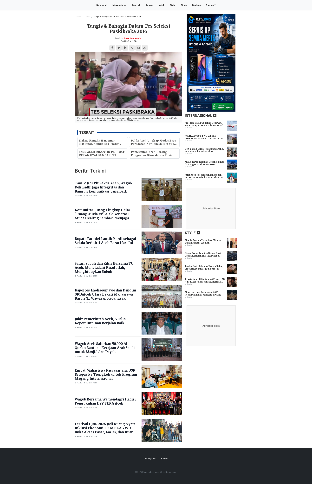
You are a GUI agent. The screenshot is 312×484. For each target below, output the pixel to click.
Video (87, 17)
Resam (149, 5)
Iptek (162, 5)
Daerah (136, 5)
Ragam (210, 5)
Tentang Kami (150, 459)
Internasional (119, 5)
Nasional (101, 5)
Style (173, 5)
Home (78, 17)
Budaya (196, 5)
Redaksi (165, 459)
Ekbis (184, 5)
